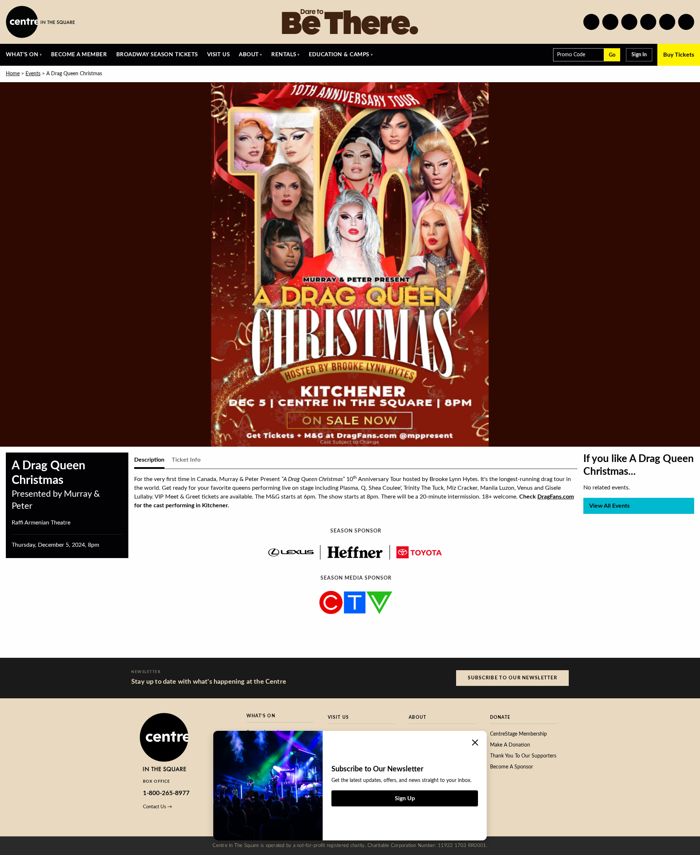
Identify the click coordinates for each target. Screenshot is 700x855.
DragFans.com (555, 497)
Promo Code (571, 54)
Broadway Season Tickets (157, 54)
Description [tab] (149, 460)
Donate (500, 717)
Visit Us (218, 54)
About (249, 54)
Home (13, 73)
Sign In (639, 54)
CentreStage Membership (518, 734)
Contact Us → (157, 807)
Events (33, 73)
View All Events (609, 506)
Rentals (283, 54)
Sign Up (405, 798)
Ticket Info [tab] (186, 460)
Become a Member (79, 54)
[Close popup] (475, 742)
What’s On (22, 54)
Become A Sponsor (511, 767)
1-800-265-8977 (166, 793)
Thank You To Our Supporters (523, 756)
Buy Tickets (678, 55)
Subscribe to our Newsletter (512, 678)
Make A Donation (510, 745)
